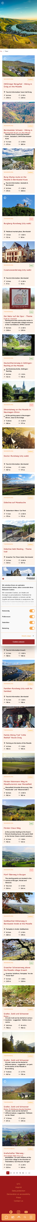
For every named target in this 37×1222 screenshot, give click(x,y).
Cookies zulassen (18, 642)
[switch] (32, 616)
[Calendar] (12, 1217)
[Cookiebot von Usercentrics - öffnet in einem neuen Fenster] (26, 578)
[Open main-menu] (31, 1217)
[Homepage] (6, 1217)
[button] (3, 3)
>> (29, 1173)
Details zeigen (26, 636)
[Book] (18, 1217)
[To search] (24, 1217)
